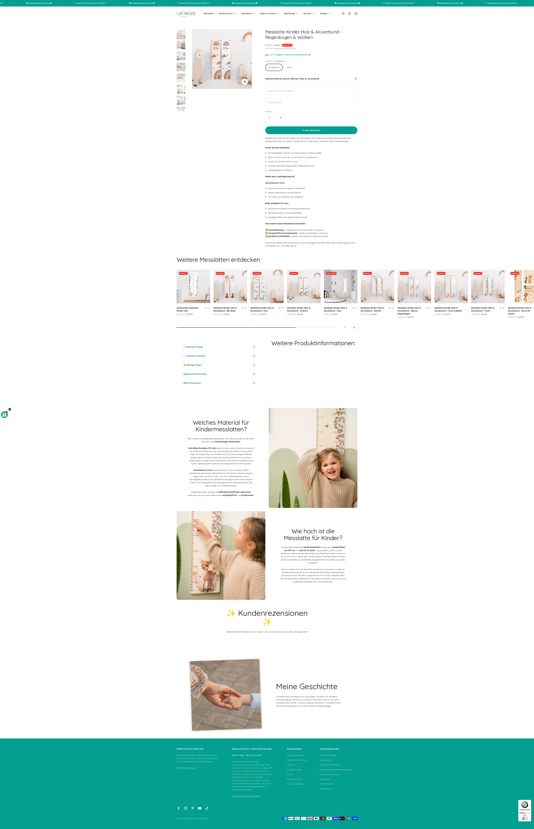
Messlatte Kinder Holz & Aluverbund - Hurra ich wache (519, 311)
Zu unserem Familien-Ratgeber (246, 796)
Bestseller (208, 13)
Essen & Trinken (267, 13)
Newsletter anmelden (296, 760)
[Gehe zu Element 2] (181, 45)
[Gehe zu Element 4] (181, 67)
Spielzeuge (289, 13)
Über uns (291, 765)
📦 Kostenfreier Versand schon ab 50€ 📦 (40, 3)
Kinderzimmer (226, 13)
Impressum (325, 779)
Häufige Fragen (294, 769)
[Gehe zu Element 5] (181, 78)
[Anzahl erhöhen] (281, 117)
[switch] (525, 818)
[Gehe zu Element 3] (181, 56)
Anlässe (323, 13)
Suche (290, 774)
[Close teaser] (9, 409)
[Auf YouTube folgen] (200, 808)
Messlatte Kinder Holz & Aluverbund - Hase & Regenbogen (409, 311)
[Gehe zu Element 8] (181, 112)
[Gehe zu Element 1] (181, 34)
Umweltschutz (326, 760)
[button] (4, 414)
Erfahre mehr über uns (187, 768)
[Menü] (529, 801)
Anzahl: (268, 111)
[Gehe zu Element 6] (181, 89)
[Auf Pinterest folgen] (193, 808)
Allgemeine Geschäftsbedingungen (336, 769)
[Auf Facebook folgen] (178, 808)
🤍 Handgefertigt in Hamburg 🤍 (91, 3)
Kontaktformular (294, 779)
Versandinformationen (330, 765)
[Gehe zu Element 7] (181, 101)
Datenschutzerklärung (330, 774)
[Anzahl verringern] (269, 117)
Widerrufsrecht (326, 784)
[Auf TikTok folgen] (207, 808)
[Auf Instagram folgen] (185, 808)
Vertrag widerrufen (295, 755)
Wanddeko (246, 13)
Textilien (307, 13)
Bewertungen (326, 788)
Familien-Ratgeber (295, 784)
